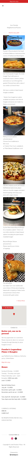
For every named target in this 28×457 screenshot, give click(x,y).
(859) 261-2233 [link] (14, 1)
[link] (12, 438)
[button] (4, 5)
